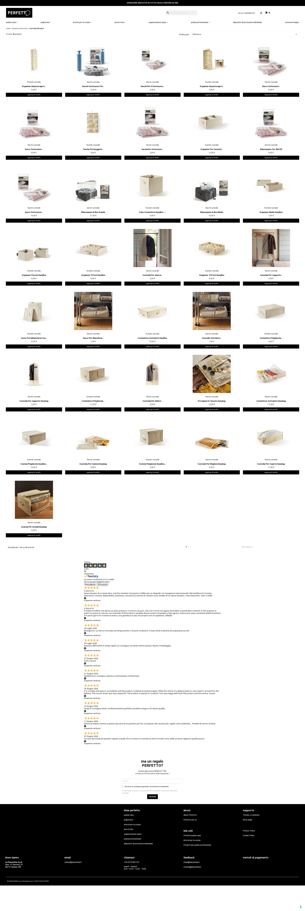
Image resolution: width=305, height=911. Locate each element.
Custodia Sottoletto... (212, 338)
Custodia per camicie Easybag (93, 464)
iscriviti (152, 797)
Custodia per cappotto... (271, 275)
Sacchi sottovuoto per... (93, 86)
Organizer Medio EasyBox (271, 212)
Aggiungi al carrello (34, 95)
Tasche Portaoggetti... (93, 149)
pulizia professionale (132, 839)
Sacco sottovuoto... (271, 86)
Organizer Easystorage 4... (212, 86)
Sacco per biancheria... (93, 338)
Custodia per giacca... (152, 275)
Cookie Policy (248, 835)
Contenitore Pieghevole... (271, 338)
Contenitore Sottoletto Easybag (271, 401)
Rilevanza (245, 34)
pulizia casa (129, 815)
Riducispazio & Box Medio (211, 212)
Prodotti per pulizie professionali (197, 845)
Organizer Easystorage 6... (34, 86)
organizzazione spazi (132, 834)
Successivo (248, 547)
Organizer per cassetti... (212, 149)
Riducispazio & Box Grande (93, 212)
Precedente (90, 584)
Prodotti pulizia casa (192, 835)
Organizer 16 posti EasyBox (211, 275)
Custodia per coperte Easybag (271, 464)
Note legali (247, 820)
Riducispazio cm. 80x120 (271, 149)
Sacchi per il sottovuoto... (152, 86)
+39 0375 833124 (131, 862)
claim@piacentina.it (191, 862)
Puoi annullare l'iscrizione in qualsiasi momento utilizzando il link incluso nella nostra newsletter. (149, 792)
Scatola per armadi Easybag (34, 527)
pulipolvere (128, 820)
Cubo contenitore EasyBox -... (152, 212)
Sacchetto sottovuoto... (152, 149)
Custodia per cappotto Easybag (34, 401)
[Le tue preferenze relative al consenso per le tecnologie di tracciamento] (301, 907)
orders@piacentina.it (73, 862)
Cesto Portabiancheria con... (34, 338)
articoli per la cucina (132, 824)
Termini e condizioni (251, 815)
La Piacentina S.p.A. (27, 881)
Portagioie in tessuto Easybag (212, 401)
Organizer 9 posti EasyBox (93, 275)
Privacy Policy (249, 831)
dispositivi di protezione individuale (138, 843)
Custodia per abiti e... (152, 401)
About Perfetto (190, 815)
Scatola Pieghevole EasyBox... (33, 464)
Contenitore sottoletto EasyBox (152, 338)
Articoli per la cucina (191, 840)
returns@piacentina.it (192, 867)
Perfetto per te (190, 820)
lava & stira (128, 829)
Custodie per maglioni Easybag (212, 464)
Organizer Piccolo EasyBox (34, 275)
